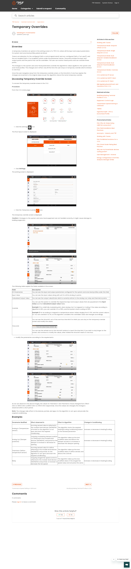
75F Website (96, 3)
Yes (61, 515)
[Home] (18, 3)
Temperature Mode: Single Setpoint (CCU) (106, 52)
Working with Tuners (104, 42)
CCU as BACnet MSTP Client (106, 78)
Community (60, 8)
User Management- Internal (106, 154)
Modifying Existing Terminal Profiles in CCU (106, 96)
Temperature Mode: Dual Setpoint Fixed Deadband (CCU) (105, 65)
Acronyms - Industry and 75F (106, 133)
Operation (40, 22)
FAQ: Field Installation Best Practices (106, 129)
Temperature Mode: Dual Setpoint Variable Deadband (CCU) (107, 58)
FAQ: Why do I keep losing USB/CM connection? (105, 124)
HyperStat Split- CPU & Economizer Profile (105, 113)
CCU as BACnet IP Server (105, 75)
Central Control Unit (28, 22)
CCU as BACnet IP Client (105, 81)
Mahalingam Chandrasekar (26, 33)
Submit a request (44, 8)
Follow (115, 33)
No (71, 515)
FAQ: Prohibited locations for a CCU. (107, 140)
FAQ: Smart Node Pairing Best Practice (107, 145)
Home (14, 8)
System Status (107, 3)
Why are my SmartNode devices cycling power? (108, 150)
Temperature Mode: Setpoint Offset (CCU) (107, 47)
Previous (17, 484)
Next (88, 484)
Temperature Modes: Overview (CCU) (107, 71)
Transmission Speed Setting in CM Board (107, 105)
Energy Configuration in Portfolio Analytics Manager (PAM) (108, 159)
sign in (19, 502)
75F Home (15, 22)
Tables (99, 109)
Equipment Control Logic (105, 100)
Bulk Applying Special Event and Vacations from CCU (107, 85)
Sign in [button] (117, 3)
